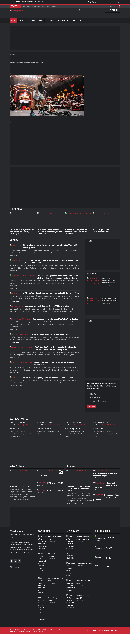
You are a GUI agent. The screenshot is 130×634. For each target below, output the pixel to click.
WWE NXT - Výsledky (17, 422)
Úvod (13, 21)
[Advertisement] (65, 38)
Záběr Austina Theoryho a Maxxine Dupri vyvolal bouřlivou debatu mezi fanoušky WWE (55, 348)
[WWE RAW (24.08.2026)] (50, 425)
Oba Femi (93, 394)
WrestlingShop (62, 21)
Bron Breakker (95, 397)
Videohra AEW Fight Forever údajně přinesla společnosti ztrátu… (78, 488)
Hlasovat (92, 407)
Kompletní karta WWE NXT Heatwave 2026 (50, 334)
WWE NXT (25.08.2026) (16, 429)
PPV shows (50, 21)
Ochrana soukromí (27, 2)
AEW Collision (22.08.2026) (73, 429)
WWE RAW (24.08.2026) (44, 429)
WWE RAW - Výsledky (45, 422)
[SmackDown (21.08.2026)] (106, 425)
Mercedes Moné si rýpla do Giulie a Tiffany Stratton (47, 306)
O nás (12, 2)
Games (74, 21)
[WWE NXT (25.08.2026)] (23, 425)
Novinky (22, 21)
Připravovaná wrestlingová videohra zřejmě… (105, 474)
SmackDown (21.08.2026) (100, 429)
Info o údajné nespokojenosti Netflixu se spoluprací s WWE (49, 377)
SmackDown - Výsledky (101, 422)
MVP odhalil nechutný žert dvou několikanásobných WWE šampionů (50, 232)
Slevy (107, 567)
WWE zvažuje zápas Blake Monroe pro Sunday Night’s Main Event (51, 293)
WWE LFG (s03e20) (55, 483)
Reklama (18, 2)
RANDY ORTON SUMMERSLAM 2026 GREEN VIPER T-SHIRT (108, 280)
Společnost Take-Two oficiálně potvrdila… (106, 497)
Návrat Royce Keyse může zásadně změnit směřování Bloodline (76, 232)
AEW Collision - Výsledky (73, 422)
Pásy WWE (109, 548)
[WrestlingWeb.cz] (16, 11)
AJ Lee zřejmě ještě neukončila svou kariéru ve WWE (106, 231)
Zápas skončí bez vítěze (98, 401)
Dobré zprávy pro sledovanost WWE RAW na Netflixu (55, 319)
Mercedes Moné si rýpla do (84, 563)
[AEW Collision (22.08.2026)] (78, 425)
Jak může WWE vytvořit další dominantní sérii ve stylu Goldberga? (22, 232)
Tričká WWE (110, 538)
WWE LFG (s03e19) (55, 490)
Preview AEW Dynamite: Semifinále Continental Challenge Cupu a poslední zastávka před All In (57, 276)
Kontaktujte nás (39, 2)
